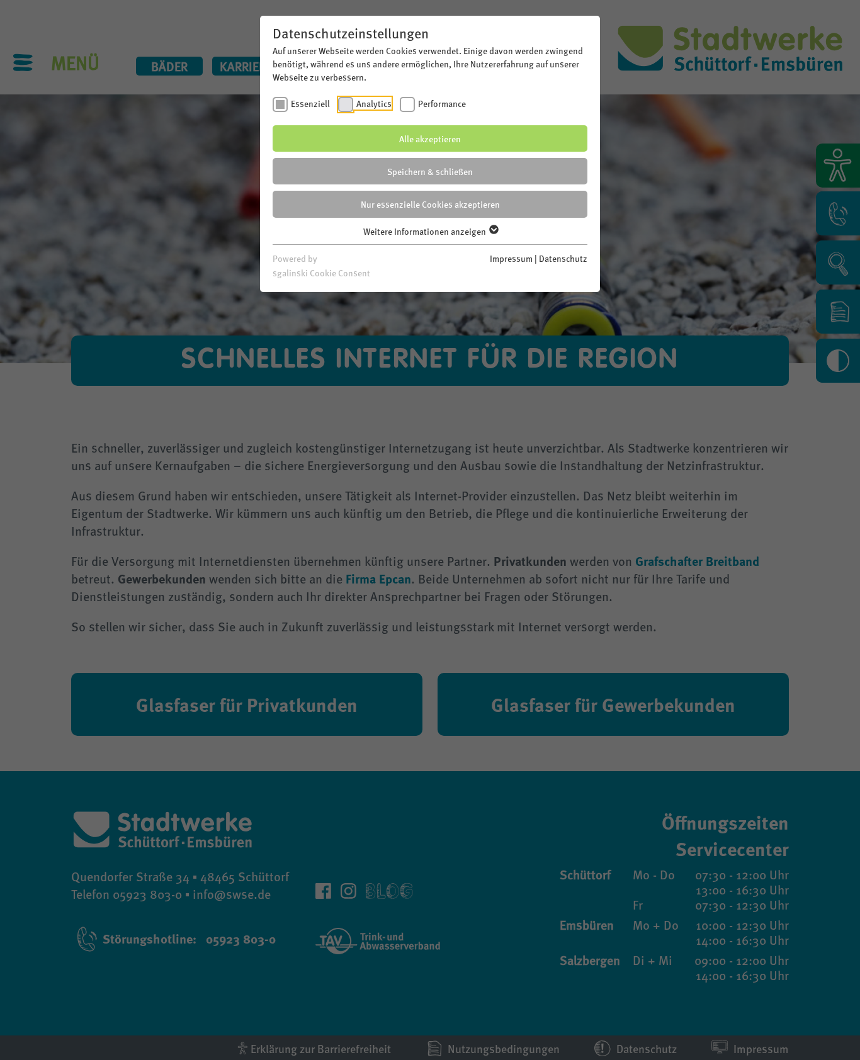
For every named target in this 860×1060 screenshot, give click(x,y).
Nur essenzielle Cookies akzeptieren (430, 204)
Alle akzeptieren (430, 138)
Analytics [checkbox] (374, 103)
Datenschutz (563, 258)
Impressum (511, 258)
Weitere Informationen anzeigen (425, 231)
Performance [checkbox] (442, 103)
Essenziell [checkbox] (310, 103)
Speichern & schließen (430, 171)
